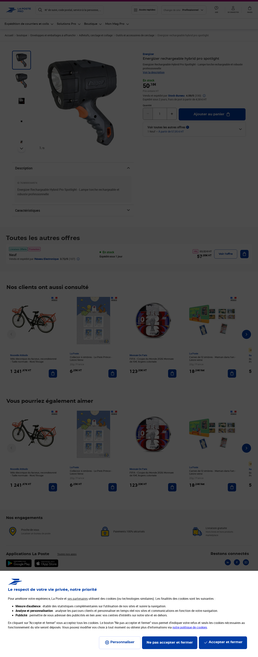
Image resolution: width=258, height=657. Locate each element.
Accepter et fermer (226, 642)
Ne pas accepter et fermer (170, 642)
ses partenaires (77, 599)
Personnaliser (122, 642)
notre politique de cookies (189, 627)
